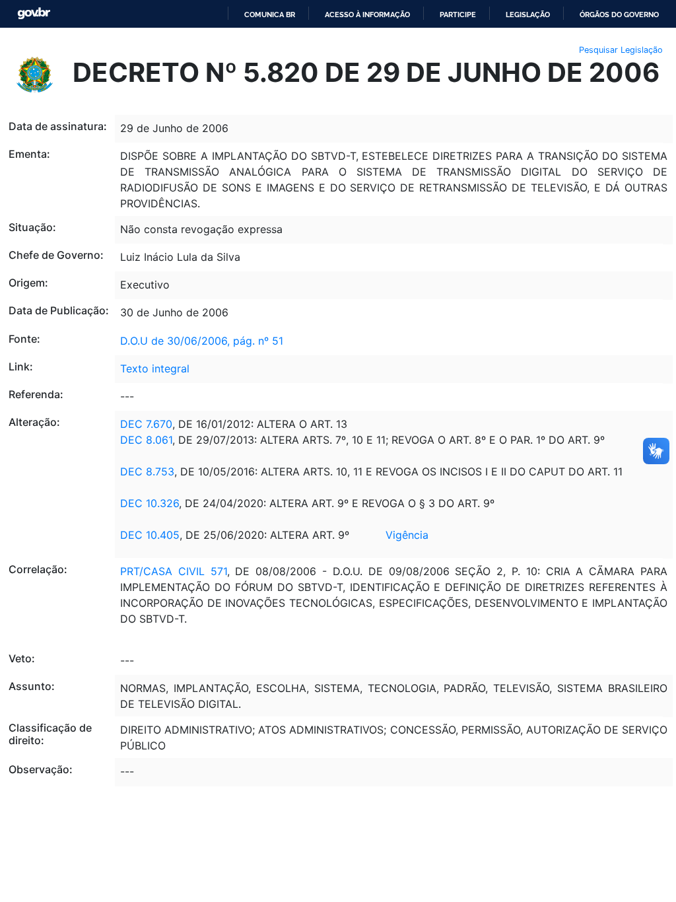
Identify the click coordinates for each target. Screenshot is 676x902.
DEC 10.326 (149, 503)
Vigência (407, 534)
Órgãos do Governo (619, 14)
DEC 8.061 (146, 439)
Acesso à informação (367, 14)
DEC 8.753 (147, 471)
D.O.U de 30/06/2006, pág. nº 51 (201, 340)
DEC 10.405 (150, 534)
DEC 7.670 (146, 424)
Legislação (528, 14)
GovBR (33, 13)
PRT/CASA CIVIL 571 (173, 571)
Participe (458, 14)
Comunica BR (269, 14)
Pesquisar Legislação (621, 50)
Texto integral (154, 368)
